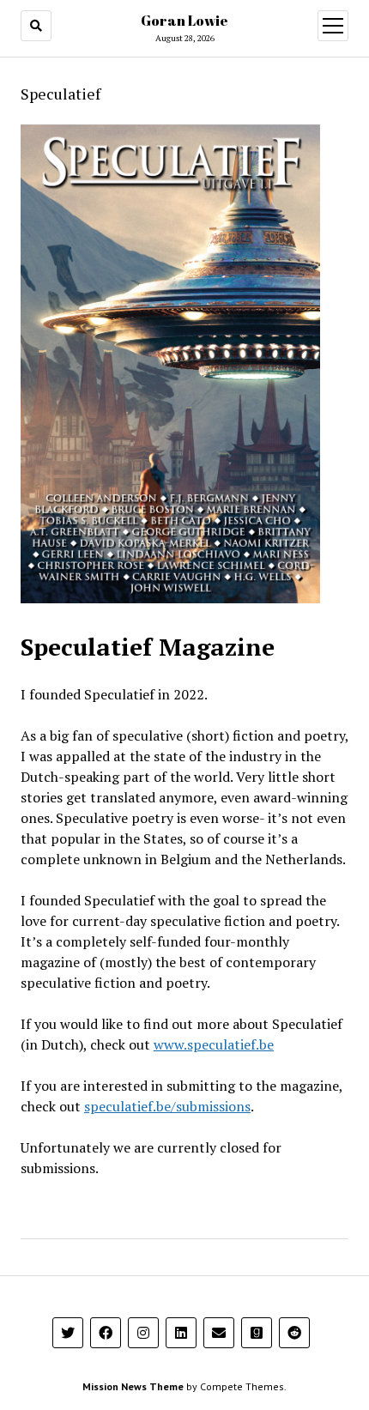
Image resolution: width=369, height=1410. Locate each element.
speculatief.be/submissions (167, 1106)
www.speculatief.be (214, 1044)
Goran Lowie (184, 20)
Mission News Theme (133, 1386)
